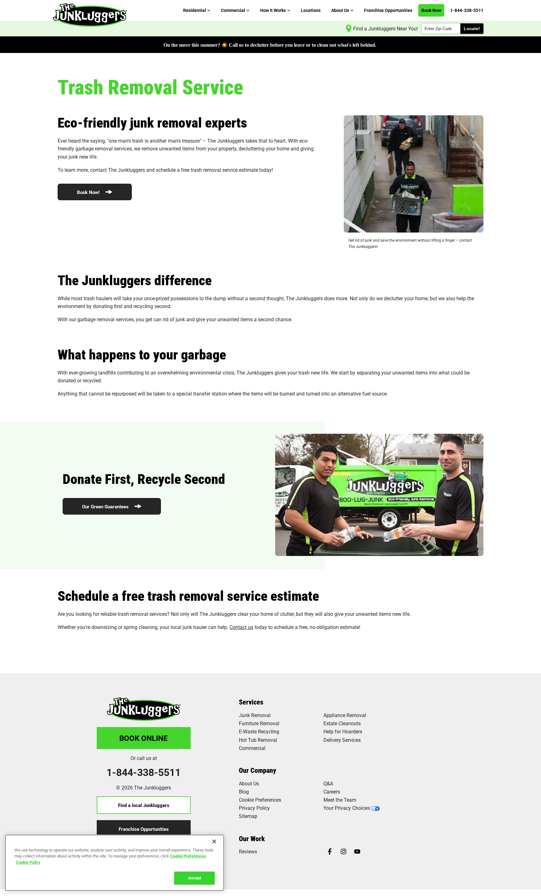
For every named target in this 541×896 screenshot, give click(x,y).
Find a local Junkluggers (143, 805)
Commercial (252, 748)
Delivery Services (342, 740)
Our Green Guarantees (106, 506)
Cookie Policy (28, 862)
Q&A (328, 783)
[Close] (214, 841)
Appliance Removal (344, 715)
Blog (244, 791)
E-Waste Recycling (259, 731)
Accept (194, 878)
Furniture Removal (259, 723)
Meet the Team (339, 800)
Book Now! (89, 192)
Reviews (248, 851)
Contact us (241, 627)
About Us (249, 783)
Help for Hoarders (342, 731)
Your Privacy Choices (346, 808)
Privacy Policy (254, 808)
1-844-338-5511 (143, 772)
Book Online (143, 738)
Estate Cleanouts (342, 723)
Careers (331, 791)
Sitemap (248, 816)
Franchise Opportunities (144, 829)
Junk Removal (254, 715)
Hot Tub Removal (258, 740)
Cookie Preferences (188, 856)
